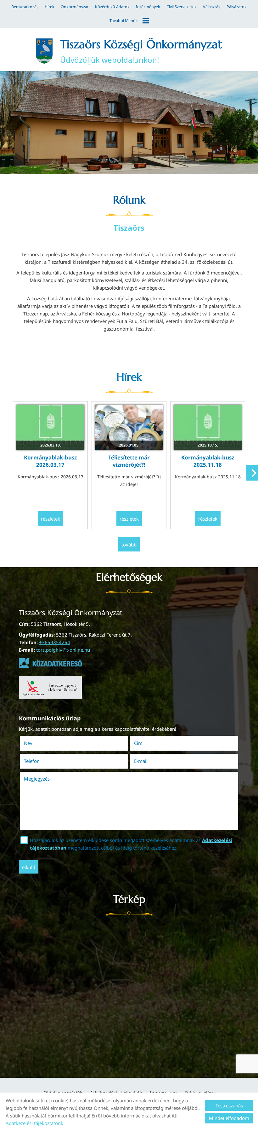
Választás (211, 6)
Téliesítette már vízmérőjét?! (129, 461)
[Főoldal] (44, 51)
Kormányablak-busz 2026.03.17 (50, 461)
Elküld (28, 867)
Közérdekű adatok (112, 6)
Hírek (49, 6)
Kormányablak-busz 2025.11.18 (207, 461)
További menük (123, 20)
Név (37, 743)
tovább (129, 544)
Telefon (40, 761)
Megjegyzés (37, 779)
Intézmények (148, 6)
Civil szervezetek (181, 6)
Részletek (50, 519)
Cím (138, 743)
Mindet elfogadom (229, 1118)
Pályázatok (237, 6)
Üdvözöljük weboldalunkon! (141, 51)
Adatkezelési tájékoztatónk (34, 1123)
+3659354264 (54, 642)
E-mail (149, 761)
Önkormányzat (75, 6)
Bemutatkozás (24, 6)
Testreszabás (229, 1105)
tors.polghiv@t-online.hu (63, 650)
